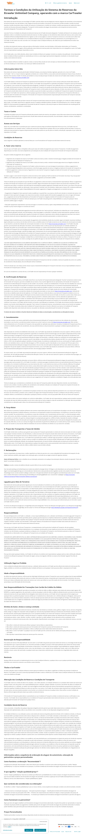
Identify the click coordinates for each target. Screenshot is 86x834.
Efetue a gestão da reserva (60, 3)
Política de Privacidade (55, 831)
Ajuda (70, 3)
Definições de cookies (7, 830)
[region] (24, 826)
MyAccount (77, 3)
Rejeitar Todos (29, 830)
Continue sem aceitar (43, 821)
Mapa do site (68, 831)
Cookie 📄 (10, 826)
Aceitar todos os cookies (40, 830)
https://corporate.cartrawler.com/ (20, 77)
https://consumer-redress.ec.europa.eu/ (26, 476)
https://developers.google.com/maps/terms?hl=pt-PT (64, 507)
